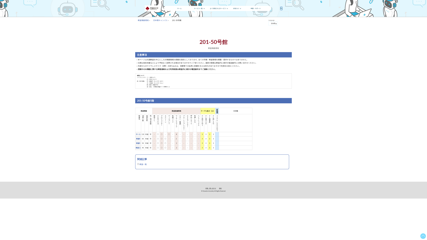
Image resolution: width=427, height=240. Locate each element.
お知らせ (236, 8)
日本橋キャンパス (160, 20)
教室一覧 (143, 164)
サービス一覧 (198, 8)
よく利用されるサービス (218, 8)
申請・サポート (256, 8)
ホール (138, 134)
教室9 (138, 143)
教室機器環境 (143, 20)
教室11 (138, 148)
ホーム (179, 8)
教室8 (138, 139)
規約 (220, 188)
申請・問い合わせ (210, 188)
